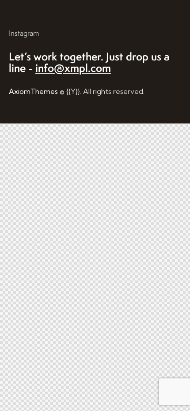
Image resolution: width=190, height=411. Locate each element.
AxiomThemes (33, 91)
